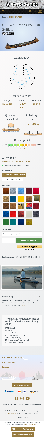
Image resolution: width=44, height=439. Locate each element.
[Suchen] (29, 11)
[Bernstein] (5, 190)
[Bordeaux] (28, 190)
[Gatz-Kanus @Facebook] (16, 398)
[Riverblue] (5, 214)
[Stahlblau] (21, 222)
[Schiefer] (36, 214)
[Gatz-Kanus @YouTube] (27, 398)
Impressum (18, 404)
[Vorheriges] (4, 43)
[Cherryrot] (36, 190)
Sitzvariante (6, 229)
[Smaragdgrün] (5, 222)
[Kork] (28, 198)
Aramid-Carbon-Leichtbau (12, 179)
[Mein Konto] (35, 11)
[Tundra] (28, 222)
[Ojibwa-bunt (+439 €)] (21, 206)
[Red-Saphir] (36, 206)
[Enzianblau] (13, 198)
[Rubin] (21, 214)
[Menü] (2, 11)
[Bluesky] (21, 190)
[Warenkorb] (41, 11)
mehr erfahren (22, 148)
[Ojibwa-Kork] (13, 206)
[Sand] (28, 214)
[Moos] (36, 198)
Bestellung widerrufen (22, 385)
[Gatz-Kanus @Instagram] (22, 398)
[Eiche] (5, 198)
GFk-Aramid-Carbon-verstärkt (14, 175)
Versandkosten (10, 413)
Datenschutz (8, 404)
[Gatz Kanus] (22, 32)
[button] (29, 247)
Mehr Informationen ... (31, 424)
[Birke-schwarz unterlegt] (13, 190)
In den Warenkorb (28, 240)
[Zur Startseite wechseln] (22, 5)
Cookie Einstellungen (33, 404)
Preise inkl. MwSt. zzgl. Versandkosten (16, 161)
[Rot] (13, 214)
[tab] (21, 300)
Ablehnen (16, 429)
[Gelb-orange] (21, 198)
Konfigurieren (28, 429)
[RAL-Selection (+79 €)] (28, 206)
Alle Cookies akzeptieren (22, 435)
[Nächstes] (40, 43)
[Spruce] (13, 222)
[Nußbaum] (5, 206)
